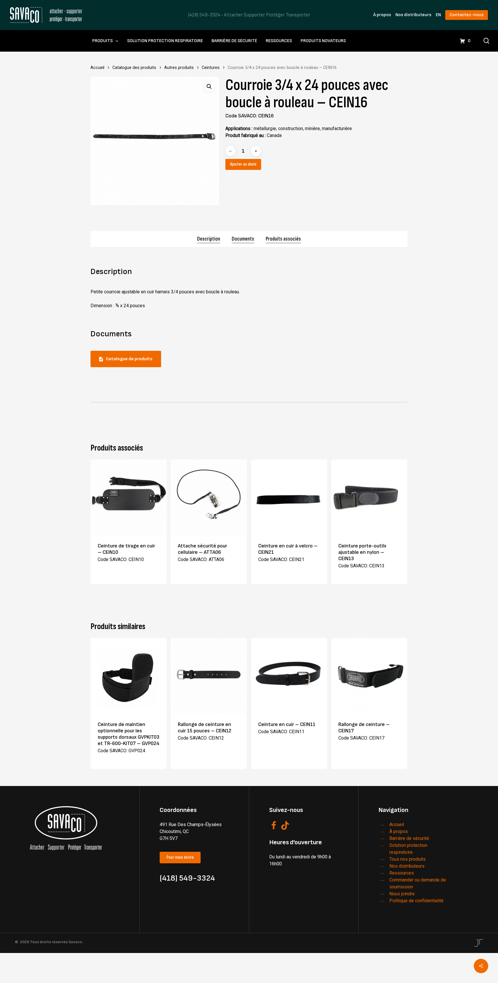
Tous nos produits (407, 859)
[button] (209, 86)
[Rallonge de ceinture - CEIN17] (369, 676)
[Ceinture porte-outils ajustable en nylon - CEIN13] (369, 497)
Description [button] (208, 239)
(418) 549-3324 (204, 15)
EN (438, 15)
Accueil (97, 67)
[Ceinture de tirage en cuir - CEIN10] (128, 497)
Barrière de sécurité (409, 838)
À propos (382, 15)
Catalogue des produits (134, 67)
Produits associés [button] (283, 239)
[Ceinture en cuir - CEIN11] (289, 676)
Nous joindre (402, 893)
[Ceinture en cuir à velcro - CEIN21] (289, 497)
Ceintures (211, 67)
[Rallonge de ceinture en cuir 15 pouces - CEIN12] (209, 676)
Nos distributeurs (413, 15)
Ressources (401, 873)
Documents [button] (243, 239)
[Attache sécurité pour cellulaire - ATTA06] (209, 497)
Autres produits (179, 67)
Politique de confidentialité (416, 900)
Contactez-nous (467, 15)
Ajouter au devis (243, 164)
